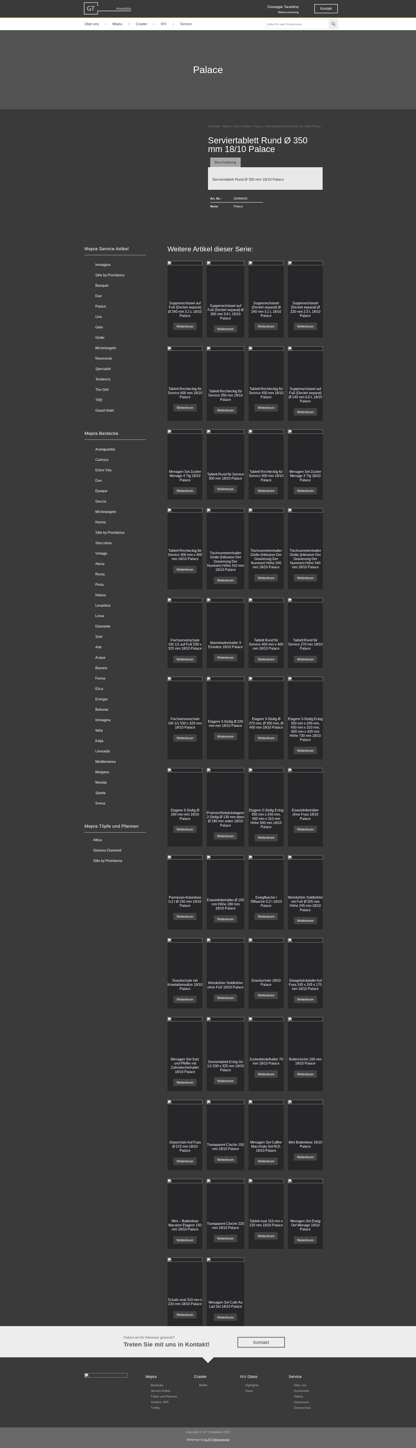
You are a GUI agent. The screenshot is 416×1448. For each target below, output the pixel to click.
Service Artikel (242, 126)
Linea (99, 616)
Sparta (100, 793)
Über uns (92, 24)
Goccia (100, 501)
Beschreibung (225, 162)
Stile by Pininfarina (109, 275)
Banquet (101, 285)
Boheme (101, 709)
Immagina (102, 265)
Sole (98, 637)
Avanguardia (105, 449)
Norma (100, 522)
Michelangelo (105, 348)
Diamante (102, 626)
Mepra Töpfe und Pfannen (111, 826)
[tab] (225, 162)
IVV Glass (248, 1376)
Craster (141, 24)
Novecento (103, 358)
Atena (99, 564)
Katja (99, 741)
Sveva (100, 803)
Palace (208, 69)
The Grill (102, 389)
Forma (100, 678)
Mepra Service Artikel (106, 248)
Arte (98, 647)
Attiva (97, 840)
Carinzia (101, 460)
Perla (99, 584)
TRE (98, 400)
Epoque (101, 491)
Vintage (101, 553)
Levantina (102, 605)
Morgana (102, 772)
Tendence (102, 379)
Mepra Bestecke (101, 433)
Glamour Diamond (107, 850)
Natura (100, 595)
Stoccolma (103, 543)
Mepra (117, 24)
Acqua (100, 657)
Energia (101, 699)
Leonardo (102, 751)
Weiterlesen (185, 326)
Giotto (99, 337)
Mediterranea (105, 761)
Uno (98, 317)
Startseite (214, 126)
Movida (101, 782)
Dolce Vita (103, 470)
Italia (99, 730)
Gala (99, 327)
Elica (99, 689)
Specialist (102, 369)
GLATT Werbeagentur (217, 1439)
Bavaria (101, 668)
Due (98, 296)
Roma (100, 574)
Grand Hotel (104, 410)
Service (186, 24)
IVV (163, 24)
